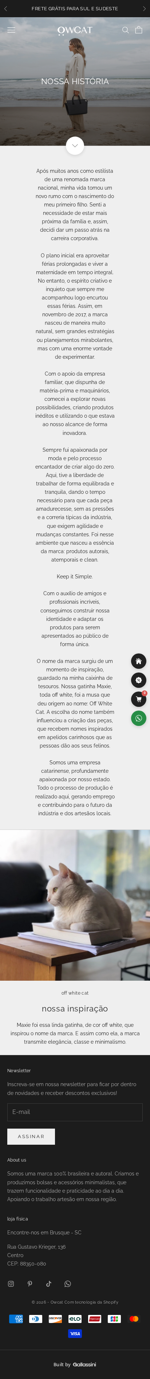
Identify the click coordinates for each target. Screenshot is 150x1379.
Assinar (31, 1136)
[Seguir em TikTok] (48, 1283)
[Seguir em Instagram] (11, 1283)
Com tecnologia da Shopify (91, 1302)
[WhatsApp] (138, 718)
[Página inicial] (138, 661)
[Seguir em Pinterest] (29, 1283)
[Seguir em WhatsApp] (67, 1283)
